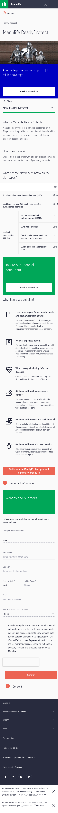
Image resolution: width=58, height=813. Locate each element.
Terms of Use (8, 738)
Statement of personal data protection (18, 757)
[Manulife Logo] (4, 4)
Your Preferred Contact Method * (16, 609)
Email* (5, 595)
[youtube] (14, 778)
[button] (29, 483)
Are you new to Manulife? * (14, 530)
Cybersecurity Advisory (12, 767)
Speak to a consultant (29, 91)
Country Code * (9, 581)
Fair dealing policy (10, 748)
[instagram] (22, 778)
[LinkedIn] (29, 778)
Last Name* (7, 566)
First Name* (8, 552)
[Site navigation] (54, 4)
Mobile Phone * (30, 581)
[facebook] (6, 778)
